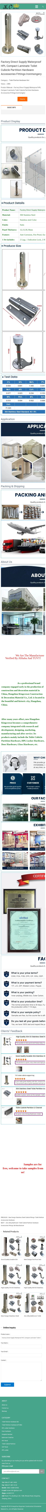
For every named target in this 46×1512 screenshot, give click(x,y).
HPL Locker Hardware (8, 1428)
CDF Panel (5, 1447)
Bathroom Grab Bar (8, 1437)
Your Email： (5, 1351)
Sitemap (4, 1411)
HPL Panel (5, 1440)
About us (4, 1405)
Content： (4, 1360)
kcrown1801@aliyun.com (14, 1490)
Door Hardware (6, 1431)
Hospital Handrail (7, 1434)
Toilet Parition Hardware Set (19, 80)
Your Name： (5, 1343)
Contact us (5, 1408)
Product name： (6, 1334)
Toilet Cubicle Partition (8, 1444)
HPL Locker (5, 1450)
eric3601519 (10, 1493)
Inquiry (22, 99)
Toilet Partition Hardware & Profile (12, 1425)
